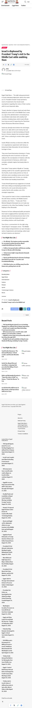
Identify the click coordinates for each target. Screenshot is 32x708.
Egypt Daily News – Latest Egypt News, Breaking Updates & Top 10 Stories (23, 426)
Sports (3, 287)
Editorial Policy (22, 420)
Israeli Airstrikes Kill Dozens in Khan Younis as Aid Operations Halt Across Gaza (10, 389)
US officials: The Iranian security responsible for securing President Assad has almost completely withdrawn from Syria (15, 243)
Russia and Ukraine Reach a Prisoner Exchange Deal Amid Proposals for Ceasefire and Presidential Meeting (16, 259)
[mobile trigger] (3, 2)
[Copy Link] (11, 64)
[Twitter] (2, 702)
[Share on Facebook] (6, 64)
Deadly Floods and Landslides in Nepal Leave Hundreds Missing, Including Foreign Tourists (7, 498)
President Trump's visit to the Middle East (13, 302)
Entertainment (5, 279)
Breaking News (5, 274)
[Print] (14, 64)
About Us (20, 418)
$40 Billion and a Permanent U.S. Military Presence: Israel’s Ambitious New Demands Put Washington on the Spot (7, 646)
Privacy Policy (21, 431)
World (4, 47)
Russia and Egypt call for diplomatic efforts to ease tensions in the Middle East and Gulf (8, 525)
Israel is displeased (13, 300)
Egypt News (5, 277)
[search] (25, 1)
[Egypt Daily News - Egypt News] (12, 2)
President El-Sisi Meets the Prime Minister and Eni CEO (7, 571)
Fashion (4, 282)
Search (27, 314)
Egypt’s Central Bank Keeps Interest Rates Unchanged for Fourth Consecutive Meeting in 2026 (7, 671)
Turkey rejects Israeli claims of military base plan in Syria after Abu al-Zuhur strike (7, 685)
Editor (7, 68)
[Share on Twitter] (8, 64)
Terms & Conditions (23, 433)
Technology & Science (7, 290)
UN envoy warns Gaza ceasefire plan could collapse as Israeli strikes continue (7, 473)
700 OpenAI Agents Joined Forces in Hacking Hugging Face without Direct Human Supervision (8, 448)
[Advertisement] (16, 25)
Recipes (4, 284)
